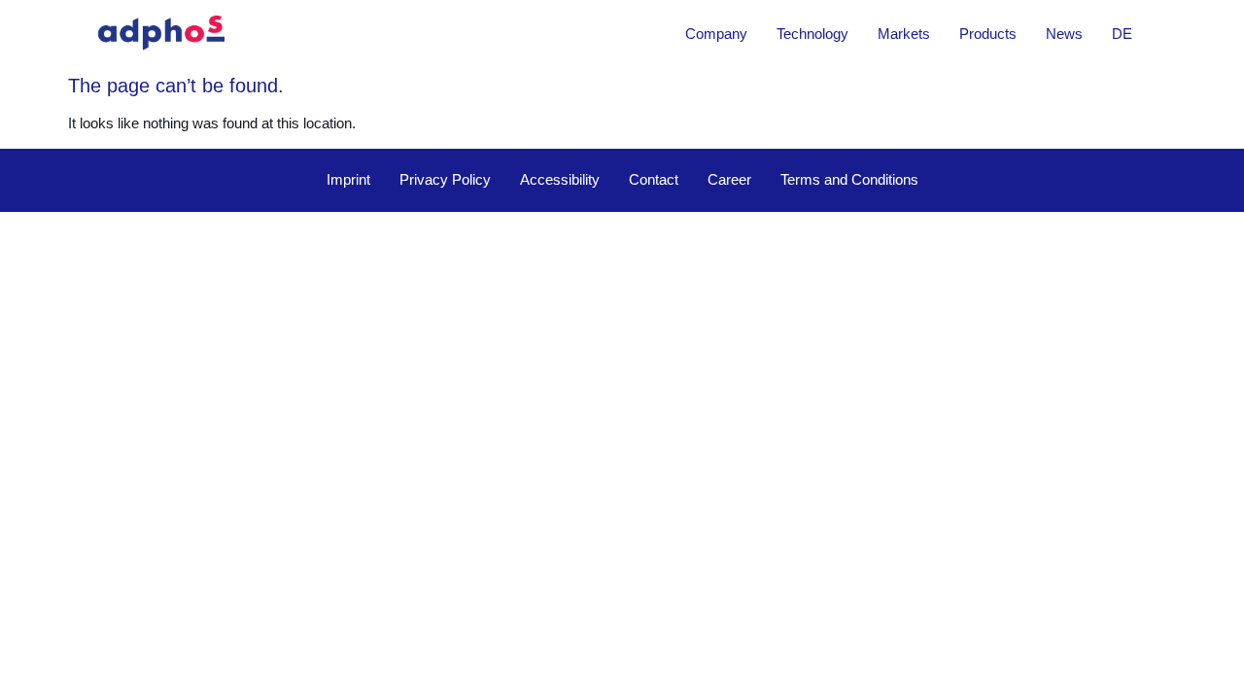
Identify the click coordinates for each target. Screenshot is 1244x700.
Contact (653, 179)
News (1064, 33)
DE (1122, 33)
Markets (904, 33)
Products (988, 33)
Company (716, 33)
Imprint (348, 179)
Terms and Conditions (849, 179)
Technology (812, 33)
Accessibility (560, 179)
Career (729, 179)
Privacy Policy (445, 179)
